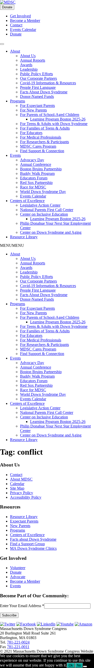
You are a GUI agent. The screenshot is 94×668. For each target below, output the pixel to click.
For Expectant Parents (37, 105)
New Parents (20, 526)
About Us (28, 56)
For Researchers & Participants (44, 142)
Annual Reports (32, 60)
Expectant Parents (24, 521)
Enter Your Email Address (22, 606)
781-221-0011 (18, 647)
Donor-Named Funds (37, 96)
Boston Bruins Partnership (41, 169)
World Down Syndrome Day (43, 191)
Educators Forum (33, 178)
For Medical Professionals (40, 137)
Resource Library (24, 237)
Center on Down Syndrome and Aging (50, 232)
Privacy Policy (21, 493)
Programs (17, 101)
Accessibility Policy (25, 497)
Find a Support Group (27, 544)
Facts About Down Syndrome (43, 92)
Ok (71, 665)
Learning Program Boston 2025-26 (57, 119)
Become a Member (25, 20)
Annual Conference (35, 164)
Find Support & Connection (42, 151)
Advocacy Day (32, 160)
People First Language (38, 87)
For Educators (31, 133)
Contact (16, 25)
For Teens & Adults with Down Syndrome (53, 124)
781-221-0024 (18, 642)
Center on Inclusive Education (44, 214)
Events (15, 155)
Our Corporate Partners (38, 78)
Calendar (17, 484)
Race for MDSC (33, 187)
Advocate (17, 577)
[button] (12, 245)
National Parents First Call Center (46, 210)
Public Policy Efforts (36, 74)
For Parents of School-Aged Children (49, 114)
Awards (26, 65)
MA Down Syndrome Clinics (33, 548)
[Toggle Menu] (2, 44)
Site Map (17, 488)
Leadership (29, 69)
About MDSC (21, 479)
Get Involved (20, 16)
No (79, 665)
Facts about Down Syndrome (33, 539)
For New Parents (33, 110)
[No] (85, 666)
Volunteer (17, 568)
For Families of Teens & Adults (45, 128)
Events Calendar (23, 29)
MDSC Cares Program (38, 146)
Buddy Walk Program (37, 173)
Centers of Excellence (27, 201)
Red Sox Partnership (36, 182)
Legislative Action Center (40, 205)
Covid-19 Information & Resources (48, 83)
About (15, 51)
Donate (7, 7)
